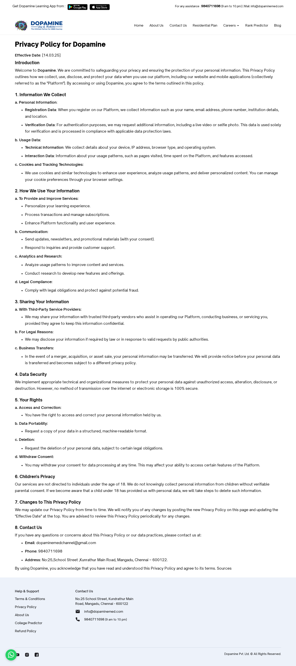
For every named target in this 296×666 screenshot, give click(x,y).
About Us (156, 25)
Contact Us (178, 25)
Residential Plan (205, 25)
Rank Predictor (256, 25)
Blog (277, 25)
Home (138, 25)
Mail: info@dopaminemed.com (264, 6)
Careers (231, 25)
